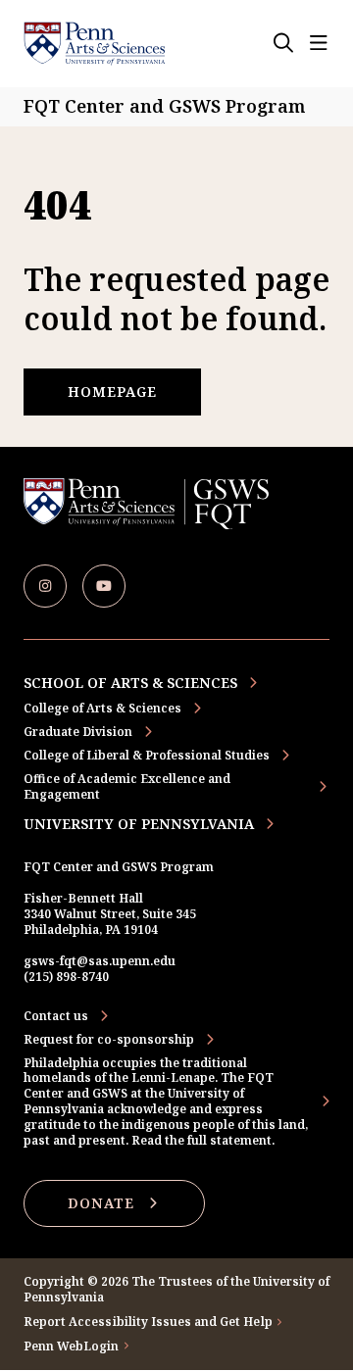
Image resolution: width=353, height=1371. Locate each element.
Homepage (112, 391)
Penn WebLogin (72, 1346)
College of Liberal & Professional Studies (147, 755)
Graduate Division (78, 731)
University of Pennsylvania (139, 823)
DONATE (101, 1203)
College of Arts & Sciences (102, 708)
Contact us (56, 1016)
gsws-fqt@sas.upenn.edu (100, 961)
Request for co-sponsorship (109, 1040)
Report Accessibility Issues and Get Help (148, 1322)
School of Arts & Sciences (130, 682)
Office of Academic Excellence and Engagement (127, 786)
